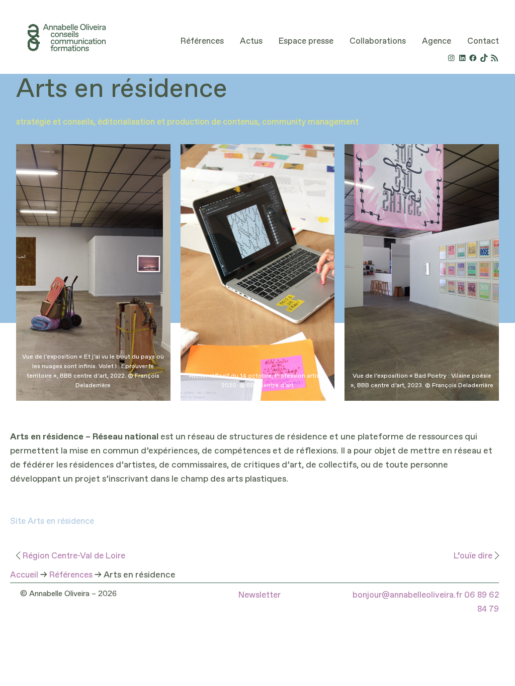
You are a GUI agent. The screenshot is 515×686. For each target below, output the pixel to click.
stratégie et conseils (55, 122)
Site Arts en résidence (52, 521)
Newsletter (259, 595)
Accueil (24, 575)
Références (71, 575)
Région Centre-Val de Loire (74, 556)
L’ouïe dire (473, 556)
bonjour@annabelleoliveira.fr (407, 595)
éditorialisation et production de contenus (178, 122)
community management (310, 122)
